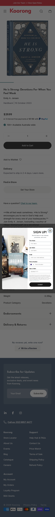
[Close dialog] (50, 231)
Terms (38, 280)
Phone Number (33, 261)
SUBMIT (40, 285)
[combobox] (31, 264)
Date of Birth (32, 268)
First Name (32, 240)
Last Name (32, 247)
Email (30, 254)
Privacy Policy (34, 280)
